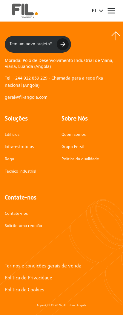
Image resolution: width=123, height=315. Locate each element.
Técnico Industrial (20, 171)
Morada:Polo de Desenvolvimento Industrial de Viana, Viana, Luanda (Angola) (59, 63)
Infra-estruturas (19, 147)
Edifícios (12, 135)
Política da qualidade (80, 159)
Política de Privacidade (28, 278)
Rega (9, 159)
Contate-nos (16, 214)
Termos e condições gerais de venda (43, 266)
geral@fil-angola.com (26, 97)
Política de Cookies (24, 290)
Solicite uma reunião (23, 226)
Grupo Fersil (72, 147)
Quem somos (73, 135)
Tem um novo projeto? (31, 44)
